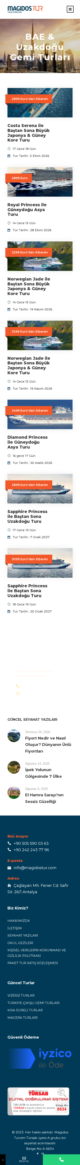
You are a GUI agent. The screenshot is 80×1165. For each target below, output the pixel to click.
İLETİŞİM (14, 928)
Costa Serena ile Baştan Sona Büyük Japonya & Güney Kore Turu (28, 133)
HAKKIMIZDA (18, 921)
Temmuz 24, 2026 (37, 732)
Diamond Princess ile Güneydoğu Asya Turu (27, 442)
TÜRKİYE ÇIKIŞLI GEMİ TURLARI (33, 1003)
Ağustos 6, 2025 (36, 789)
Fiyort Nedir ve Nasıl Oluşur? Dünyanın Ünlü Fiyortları (48, 745)
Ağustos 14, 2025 (37, 763)
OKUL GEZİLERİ (20, 943)
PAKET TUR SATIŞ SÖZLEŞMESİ (32, 963)
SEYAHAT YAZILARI (22, 935)
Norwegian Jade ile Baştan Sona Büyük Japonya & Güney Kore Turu (28, 286)
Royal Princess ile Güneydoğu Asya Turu (27, 209)
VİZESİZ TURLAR (21, 995)
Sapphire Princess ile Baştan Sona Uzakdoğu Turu (27, 516)
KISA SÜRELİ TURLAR (25, 1010)
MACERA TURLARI (22, 1018)
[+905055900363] (61, 1159)
